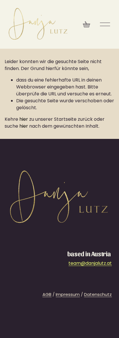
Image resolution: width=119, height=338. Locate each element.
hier (23, 119)
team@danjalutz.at (90, 263)
